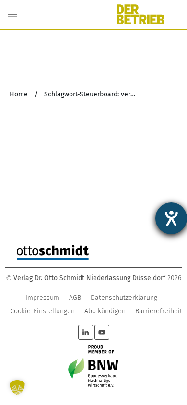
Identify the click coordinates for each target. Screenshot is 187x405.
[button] (17, 387)
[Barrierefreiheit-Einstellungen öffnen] (171, 218)
